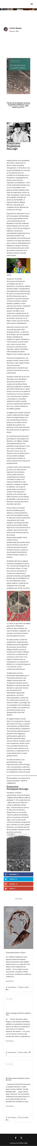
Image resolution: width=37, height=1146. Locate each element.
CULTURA (18, 899)
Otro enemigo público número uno (18, 1026)
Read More (10, 981)
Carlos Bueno (12, 987)
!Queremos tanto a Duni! (18, 949)
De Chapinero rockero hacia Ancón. (18, 1091)
